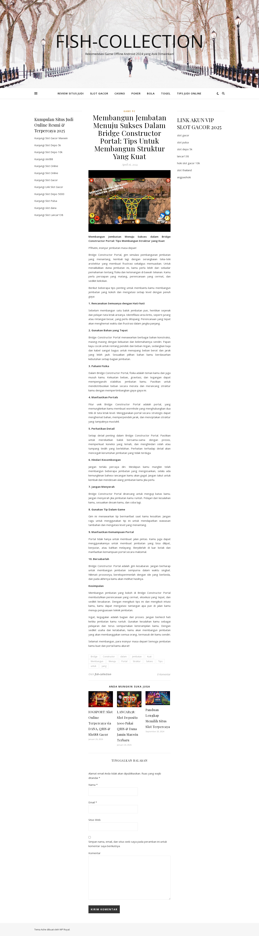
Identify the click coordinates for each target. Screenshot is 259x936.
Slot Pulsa (51, 201)
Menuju (112, 661)
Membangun (97, 661)
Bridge (94, 656)
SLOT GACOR (99, 93)
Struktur (137, 661)
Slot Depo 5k (53, 145)
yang (104, 666)
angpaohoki (184, 177)
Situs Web (94, 820)
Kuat (149, 656)
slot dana (50, 208)
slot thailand (184, 170)
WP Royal (65, 929)
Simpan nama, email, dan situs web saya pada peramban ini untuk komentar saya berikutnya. (127, 844)
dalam (123, 656)
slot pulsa (183, 142)
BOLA (151, 93)
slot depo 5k (184, 149)
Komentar (94, 853)
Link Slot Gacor (54, 187)
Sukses (149, 661)
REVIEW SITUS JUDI (71, 93)
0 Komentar (164, 674)
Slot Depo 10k (53, 152)
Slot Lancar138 (54, 215)
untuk (93, 666)
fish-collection (103, 674)
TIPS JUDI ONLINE (189, 93)
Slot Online (51, 166)
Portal (124, 661)
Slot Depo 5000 (54, 194)
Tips (160, 661)
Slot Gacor (51, 180)
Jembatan (137, 656)
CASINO (120, 93)
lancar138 (183, 156)
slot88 (49, 159)
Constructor (109, 656)
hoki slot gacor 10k (188, 163)
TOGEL (166, 93)
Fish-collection (129, 41)
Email (92, 802)
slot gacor (183, 135)
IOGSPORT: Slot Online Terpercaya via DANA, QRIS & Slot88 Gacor (100, 723)
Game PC (129, 111)
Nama (93, 784)
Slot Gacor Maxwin (56, 138)
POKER (136, 93)
